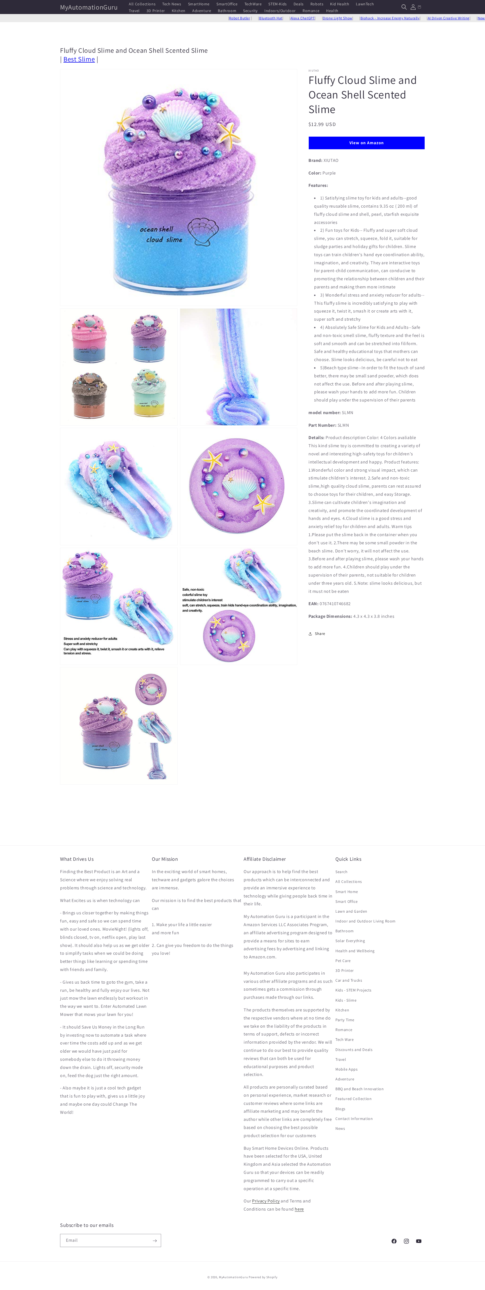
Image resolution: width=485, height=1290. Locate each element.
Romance (343, 1029)
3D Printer (344, 970)
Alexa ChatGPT (267, 18)
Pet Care (343, 960)
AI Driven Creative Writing (413, 18)
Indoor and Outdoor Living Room (365, 921)
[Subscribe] (154, 1240)
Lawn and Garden (351, 911)
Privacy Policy (266, 1201)
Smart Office (346, 901)
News (340, 1128)
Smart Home (346, 891)
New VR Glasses (454, 18)
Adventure (344, 1079)
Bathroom (344, 930)
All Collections (348, 881)
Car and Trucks (348, 980)
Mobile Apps (346, 1069)
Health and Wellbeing (355, 950)
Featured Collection (353, 1098)
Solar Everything (350, 941)
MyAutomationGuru (233, 1277)
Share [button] (320, 633)
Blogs (340, 1108)
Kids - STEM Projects (353, 990)
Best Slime (79, 58)
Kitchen (342, 1010)
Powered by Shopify (263, 1277)
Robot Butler (203, 18)
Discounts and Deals (353, 1049)
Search (341, 871)
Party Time (344, 1019)
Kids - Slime (345, 1000)
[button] (404, 7)
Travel (340, 1059)
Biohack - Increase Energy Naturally (354, 18)
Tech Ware (344, 1039)
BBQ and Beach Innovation (359, 1088)
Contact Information (354, 1118)
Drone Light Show (301, 18)
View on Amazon (366, 142)
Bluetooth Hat (234, 18)
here (299, 1209)
